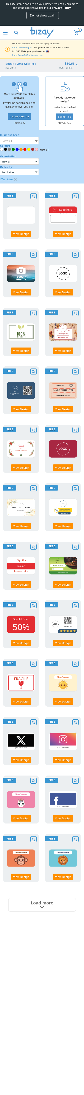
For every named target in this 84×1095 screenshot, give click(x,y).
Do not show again (42, 15)
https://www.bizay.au (22, 47)
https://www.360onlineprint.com (27, 55)
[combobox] (19, 140)
